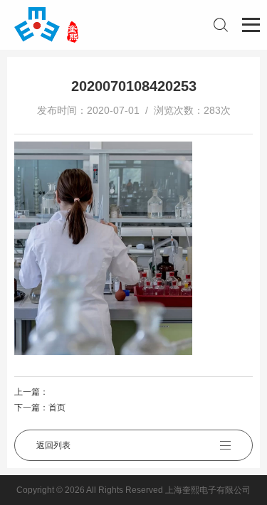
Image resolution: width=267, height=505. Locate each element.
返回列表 (53, 445)
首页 (57, 408)
